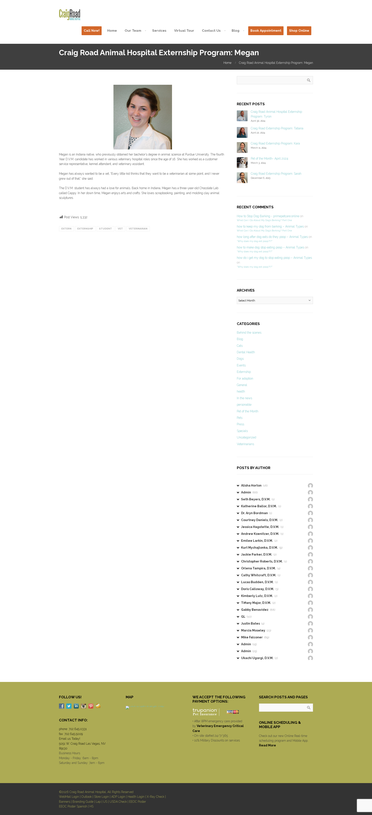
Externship (244, 372)
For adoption (245, 378)
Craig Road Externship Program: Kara (275, 143)
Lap (98, 801)
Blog (240, 339)
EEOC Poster (137, 801)
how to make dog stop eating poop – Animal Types (270, 247)
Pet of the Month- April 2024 (269, 158)
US (105, 801)
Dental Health (246, 352)
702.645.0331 (78, 729)
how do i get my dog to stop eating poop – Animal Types (274, 257)
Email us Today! (69, 738)
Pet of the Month (247, 411)
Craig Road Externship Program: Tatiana (277, 128)
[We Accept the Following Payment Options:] (219, 712)
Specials (242, 431)
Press (240, 424)
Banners (64, 801)
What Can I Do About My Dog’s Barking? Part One (264, 220)
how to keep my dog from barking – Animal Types (270, 226)
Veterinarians (245, 444)
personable (244, 404)
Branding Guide (83, 801)
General (242, 385)
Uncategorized (246, 437)
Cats (240, 345)
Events (241, 365)
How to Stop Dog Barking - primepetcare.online (268, 216)
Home (227, 62)
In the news (244, 398)
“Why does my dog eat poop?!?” (254, 241)
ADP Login (118, 796)
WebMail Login (69, 796)
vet (120, 228)
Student (105, 228)
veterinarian (138, 228)
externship (85, 228)
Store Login (101, 796)
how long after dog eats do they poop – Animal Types (272, 237)
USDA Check (118, 801)
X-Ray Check (155, 796)
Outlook (86, 796)
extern (66, 228)
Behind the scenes (249, 332)
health (241, 391)
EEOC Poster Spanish (73, 806)
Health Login (136, 796)
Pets (239, 417)
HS (91, 806)
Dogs (240, 358)
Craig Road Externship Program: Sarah (276, 173)
